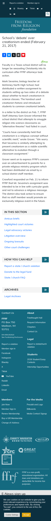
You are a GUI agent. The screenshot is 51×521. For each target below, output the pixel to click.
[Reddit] (42, 8)
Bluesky (20, 8)
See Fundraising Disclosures (12, 337)
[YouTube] (38, 8)
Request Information (36, 323)
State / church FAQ (14, 278)
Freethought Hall (34, 318)
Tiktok (32, 8)
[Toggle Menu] (3, 3)
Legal (30, 339)
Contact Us (8, 313)
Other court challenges (17, 247)
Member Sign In (9, 409)
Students (32, 354)
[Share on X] (14, 55)
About (30, 313)
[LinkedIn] (10, 14)
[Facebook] (10, 8)
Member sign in (33, 3)
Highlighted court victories (18, 224)
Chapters (31, 327)
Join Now (6, 405)
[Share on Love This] (23, 55)
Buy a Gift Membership (12, 418)
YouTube (10, 376)
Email (4, 390)
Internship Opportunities (38, 367)
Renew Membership (11, 414)
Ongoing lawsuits (14, 242)
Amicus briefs (11, 219)
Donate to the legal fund (17, 272)
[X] (27, 8)
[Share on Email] (18, 55)
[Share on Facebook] (4, 55)
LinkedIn (5, 386)
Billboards (31, 409)
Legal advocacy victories (18, 230)
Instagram (6, 358)
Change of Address (10, 423)
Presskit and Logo (35, 405)
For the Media (35, 400)
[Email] (14, 14)
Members (7, 400)
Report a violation (17, 3)
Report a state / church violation (22, 266)
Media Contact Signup (37, 414)
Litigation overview (14, 236)
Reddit (5, 381)
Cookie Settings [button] (12, 515)
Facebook (6, 353)
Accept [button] (26, 515)
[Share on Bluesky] (9, 55)
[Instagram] (14, 8)
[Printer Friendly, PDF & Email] (44, 61)
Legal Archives (12, 296)
